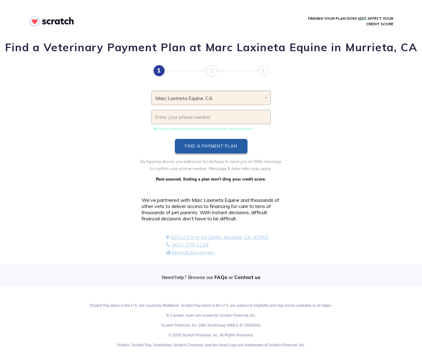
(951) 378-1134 (190, 245)
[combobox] (211, 97)
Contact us (247, 277)
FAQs (220, 277)
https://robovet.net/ (193, 252)
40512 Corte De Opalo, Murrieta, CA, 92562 (219, 237)
